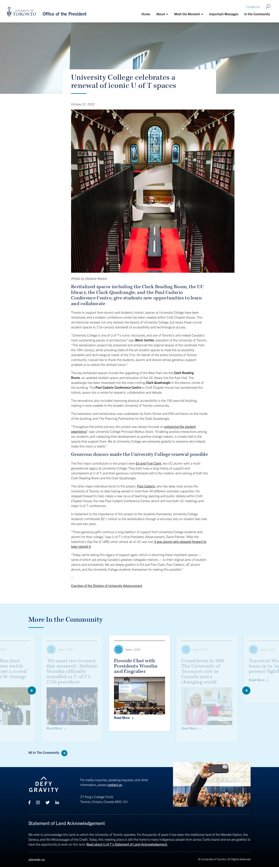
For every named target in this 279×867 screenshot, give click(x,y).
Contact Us (253, 7)
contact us (114, 785)
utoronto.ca (36, 859)
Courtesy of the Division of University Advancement (106, 586)
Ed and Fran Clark (148, 463)
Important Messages (223, 14)
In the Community (257, 14)
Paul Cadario (146, 486)
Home (146, 14)
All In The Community (43, 752)
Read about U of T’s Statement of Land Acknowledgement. (127, 844)
